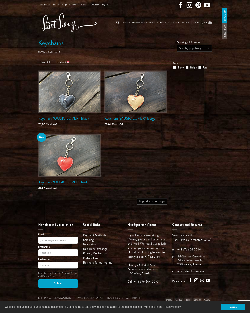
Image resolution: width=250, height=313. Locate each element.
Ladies (124, 22)
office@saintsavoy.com (190, 271)
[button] (185, 22)
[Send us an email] (202, 281)
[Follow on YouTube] (207, 6)
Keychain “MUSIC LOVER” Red (62, 182)
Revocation (90, 244)
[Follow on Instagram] (190, 6)
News (83, 4)
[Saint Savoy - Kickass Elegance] (68, 22)
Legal (64, 4)
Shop (55, 4)
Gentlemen (138, 22)
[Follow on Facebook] (181, 6)
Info (74, 4)
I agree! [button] (233, 307)
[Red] (199, 67)
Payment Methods (94, 235)
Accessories (156, 22)
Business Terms (93, 262)
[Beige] (187, 67)
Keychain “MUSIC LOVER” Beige (129, 118)
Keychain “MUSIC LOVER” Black (63, 118)
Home (41, 52)
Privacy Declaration (95, 253)
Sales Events (44, 4)
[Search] (117, 22)
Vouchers (174, 22)
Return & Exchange (95, 248)
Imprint (107, 262)
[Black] (174, 67)
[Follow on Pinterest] (198, 6)
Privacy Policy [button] (172, 306)
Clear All (45, 62)
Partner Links (91, 257)
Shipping (88, 239)
